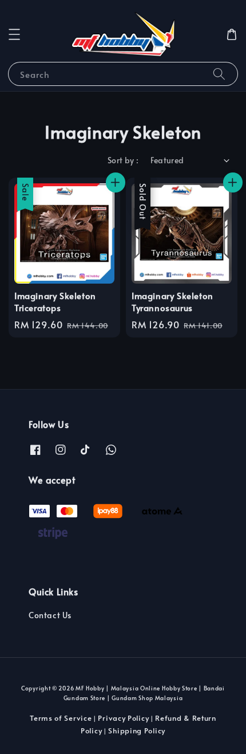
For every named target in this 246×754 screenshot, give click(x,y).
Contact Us (50, 615)
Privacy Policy (123, 718)
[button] (14, 34)
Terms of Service (61, 718)
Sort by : (123, 160)
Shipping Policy (136, 730)
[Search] (219, 73)
